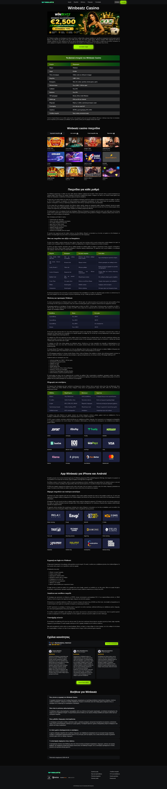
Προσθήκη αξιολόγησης (111, 643)
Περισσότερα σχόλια (83, 682)
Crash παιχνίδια (92, 133)
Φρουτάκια (110, 133)
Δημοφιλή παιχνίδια (55, 133)
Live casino (73, 133)
